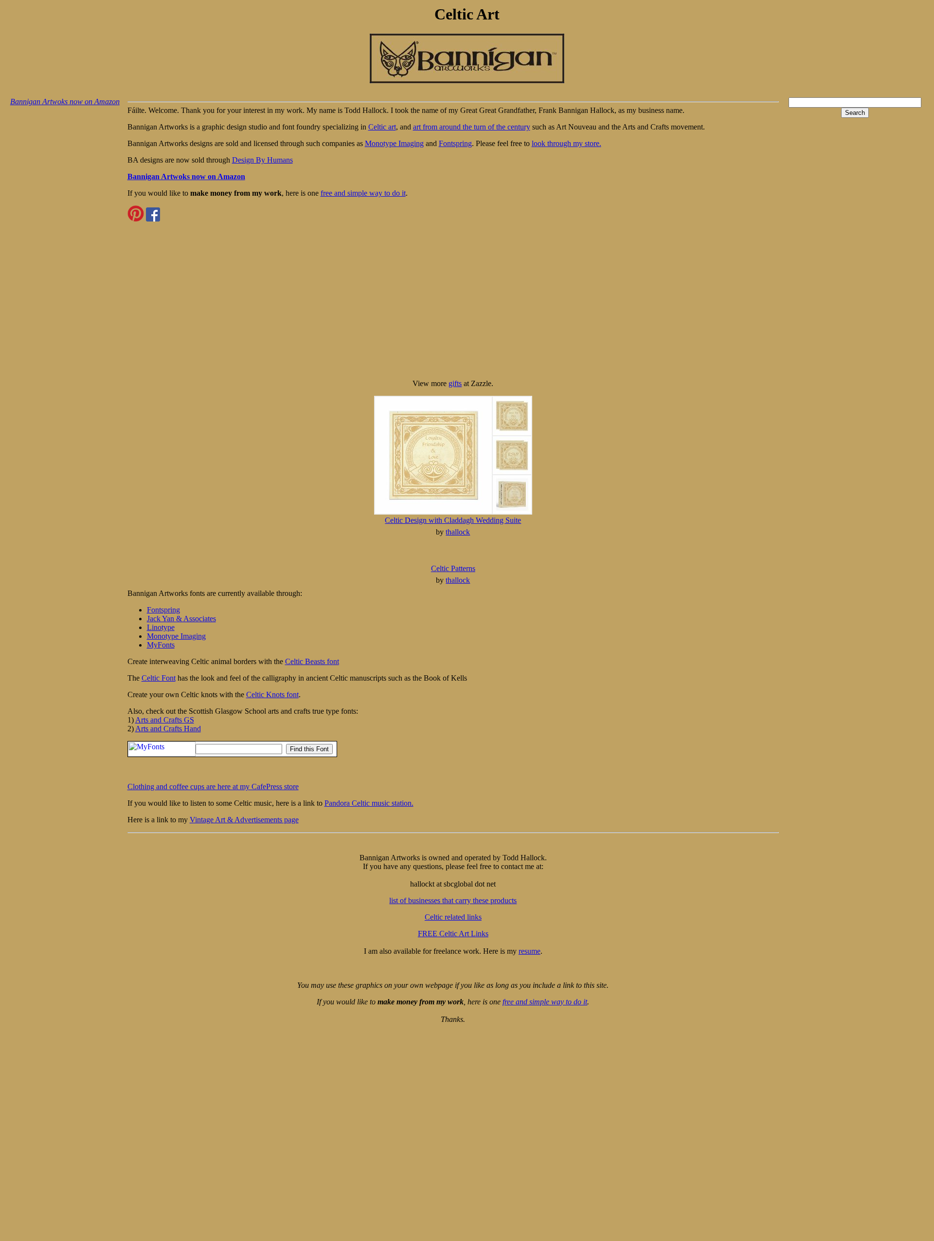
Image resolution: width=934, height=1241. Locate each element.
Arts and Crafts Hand (168, 728)
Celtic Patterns (453, 568)
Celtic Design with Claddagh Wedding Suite (453, 520)
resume (529, 951)
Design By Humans (262, 160)
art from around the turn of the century (471, 127)
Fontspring (455, 143)
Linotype (161, 627)
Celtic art (382, 127)
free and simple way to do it (363, 193)
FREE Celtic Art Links (453, 933)
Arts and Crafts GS (164, 720)
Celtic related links (453, 917)
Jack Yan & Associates (181, 618)
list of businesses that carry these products (453, 900)
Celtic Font (159, 678)
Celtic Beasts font (312, 661)
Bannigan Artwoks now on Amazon (65, 101)
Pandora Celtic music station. (368, 803)
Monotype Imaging (394, 143)
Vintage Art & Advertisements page (244, 819)
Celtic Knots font (272, 694)
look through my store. (566, 143)
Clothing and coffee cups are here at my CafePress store (213, 786)
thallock (458, 532)
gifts (455, 383)
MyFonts (161, 645)
